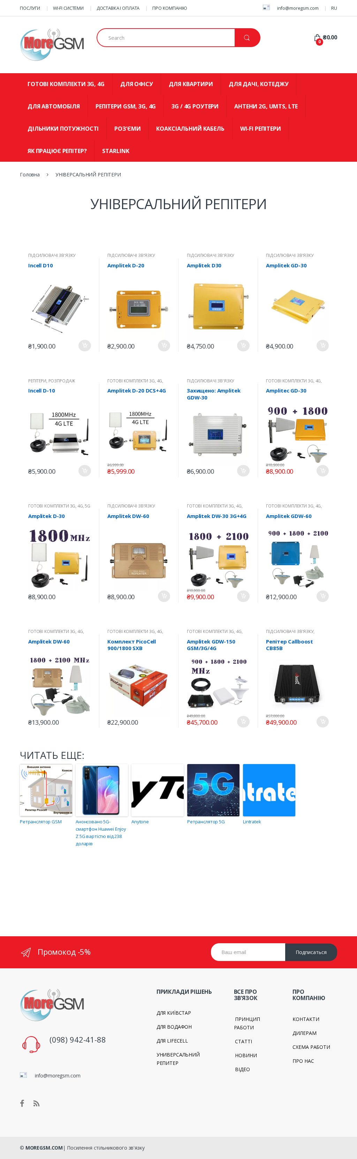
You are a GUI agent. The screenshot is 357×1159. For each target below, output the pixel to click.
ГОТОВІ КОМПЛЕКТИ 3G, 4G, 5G (59, 506)
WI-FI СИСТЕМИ (68, 8)
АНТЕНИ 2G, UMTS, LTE (266, 106)
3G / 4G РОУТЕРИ (195, 106)
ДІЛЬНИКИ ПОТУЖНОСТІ (63, 128)
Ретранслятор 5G (206, 821)
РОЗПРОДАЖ (62, 381)
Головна (30, 174)
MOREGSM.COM (44, 1147)
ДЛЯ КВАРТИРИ (191, 84)
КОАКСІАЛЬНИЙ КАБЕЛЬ (190, 128)
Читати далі (164, 469)
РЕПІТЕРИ (37, 381)
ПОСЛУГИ (30, 8)
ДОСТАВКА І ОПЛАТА (118, 8)
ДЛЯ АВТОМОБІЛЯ (54, 106)
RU (334, 8)
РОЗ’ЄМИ (127, 128)
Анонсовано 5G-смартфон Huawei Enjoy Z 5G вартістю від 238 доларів (101, 832)
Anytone (140, 821)
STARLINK (115, 151)
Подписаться (311, 952)
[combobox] (166, 37)
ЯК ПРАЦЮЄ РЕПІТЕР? (57, 151)
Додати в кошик (84, 345)
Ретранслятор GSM (41, 821)
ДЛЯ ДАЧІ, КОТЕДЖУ (259, 84)
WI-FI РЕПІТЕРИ (260, 128)
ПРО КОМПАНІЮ (169, 8)
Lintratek (252, 821)
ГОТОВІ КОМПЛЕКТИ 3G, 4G (66, 84)
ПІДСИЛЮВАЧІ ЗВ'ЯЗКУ (51, 255)
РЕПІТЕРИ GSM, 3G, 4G (126, 106)
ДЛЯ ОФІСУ (136, 84)
